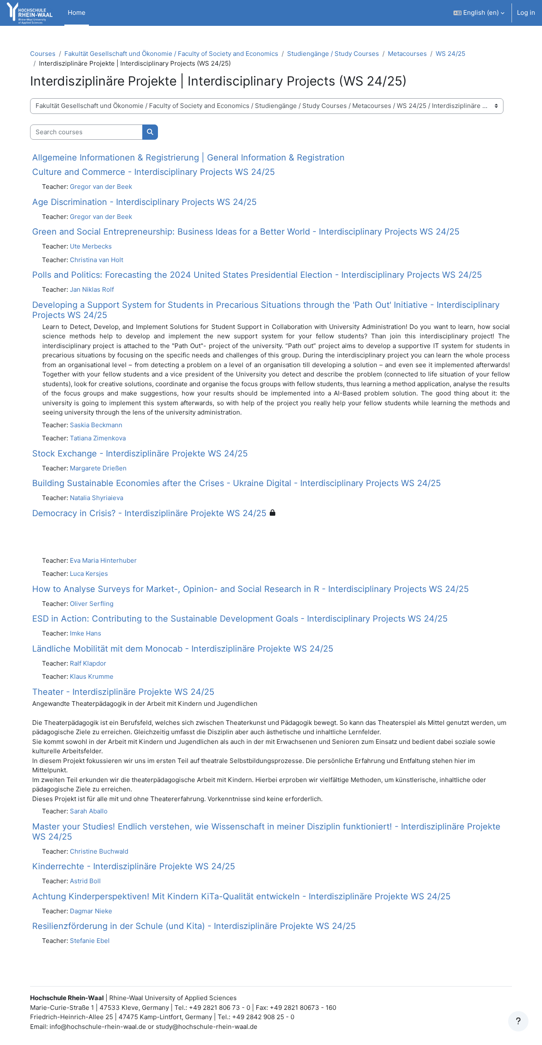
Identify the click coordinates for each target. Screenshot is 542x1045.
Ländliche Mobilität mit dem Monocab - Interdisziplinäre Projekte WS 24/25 (182, 649)
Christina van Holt (96, 260)
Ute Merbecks (91, 246)
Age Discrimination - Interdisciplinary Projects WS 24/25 (144, 202)
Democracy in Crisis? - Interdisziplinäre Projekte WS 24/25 (149, 513)
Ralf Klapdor (88, 663)
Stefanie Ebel (90, 941)
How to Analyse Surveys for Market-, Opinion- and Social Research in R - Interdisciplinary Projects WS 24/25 (250, 589)
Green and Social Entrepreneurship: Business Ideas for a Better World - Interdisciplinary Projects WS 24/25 (245, 232)
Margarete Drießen (98, 468)
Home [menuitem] (77, 12)
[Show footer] (518, 1021)
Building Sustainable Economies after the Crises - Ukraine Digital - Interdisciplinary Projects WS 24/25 (236, 483)
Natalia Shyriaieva (96, 498)
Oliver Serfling (91, 604)
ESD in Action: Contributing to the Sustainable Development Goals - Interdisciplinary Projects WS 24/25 (240, 619)
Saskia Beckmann (96, 425)
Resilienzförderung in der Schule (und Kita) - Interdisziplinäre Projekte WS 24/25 (194, 926)
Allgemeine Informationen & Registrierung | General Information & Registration (188, 157)
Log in (526, 12)
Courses (42, 54)
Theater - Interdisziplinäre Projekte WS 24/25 (123, 692)
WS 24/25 (450, 54)
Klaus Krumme (91, 676)
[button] (479, 13)
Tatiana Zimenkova (98, 438)
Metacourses (407, 54)
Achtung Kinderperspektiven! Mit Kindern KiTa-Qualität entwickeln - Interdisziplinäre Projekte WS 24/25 (241, 896)
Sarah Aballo (89, 811)
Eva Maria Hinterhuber (103, 560)
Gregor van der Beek (101, 186)
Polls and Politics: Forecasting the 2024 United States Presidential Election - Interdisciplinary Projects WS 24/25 (257, 275)
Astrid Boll (85, 881)
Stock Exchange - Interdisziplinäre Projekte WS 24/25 (140, 453)
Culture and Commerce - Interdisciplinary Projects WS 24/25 (153, 172)
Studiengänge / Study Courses (333, 54)
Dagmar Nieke (91, 911)
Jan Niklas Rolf (92, 289)
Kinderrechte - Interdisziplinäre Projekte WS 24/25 (133, 866)
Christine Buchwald (99, 851)
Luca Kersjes (89, 573)
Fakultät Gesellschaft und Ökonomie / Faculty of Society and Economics (171, 54)
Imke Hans (85, 633)
